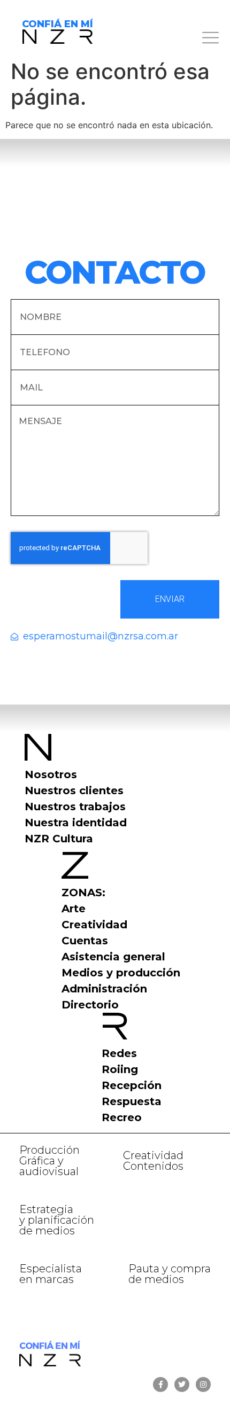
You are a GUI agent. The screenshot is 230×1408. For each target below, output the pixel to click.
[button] (167, 39)
